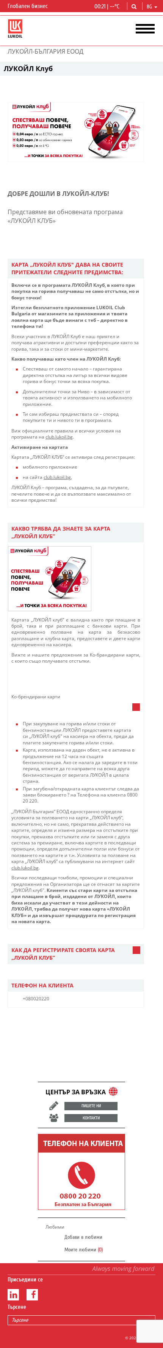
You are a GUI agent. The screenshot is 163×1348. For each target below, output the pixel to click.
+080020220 (36, 998)
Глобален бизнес (28, 6)
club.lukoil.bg (59, 437)
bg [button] (150, 7)
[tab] (76, 268)
